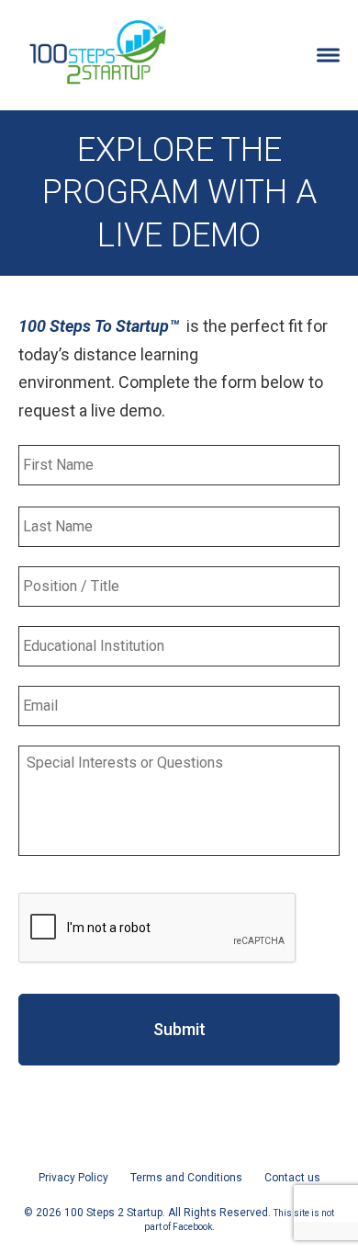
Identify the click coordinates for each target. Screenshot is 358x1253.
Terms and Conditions (186, 1177)
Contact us (292, 1177)
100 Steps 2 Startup (97, 50)
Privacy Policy (73, 1177)
